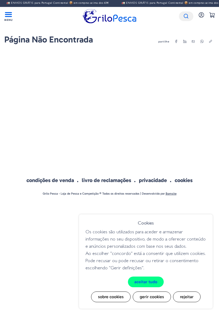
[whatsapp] (202, 41)
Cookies (184, 180)
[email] (193, 42)
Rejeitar (187, 296)
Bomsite (171, 193)
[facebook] (176, 41)
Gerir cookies (152, 296)
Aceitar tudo (145, 281)
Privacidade (153, 180)
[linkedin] (185, 41)
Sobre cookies (111, 296)
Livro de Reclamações (106, 180)
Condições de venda (50, 180)
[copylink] (210, 41)
